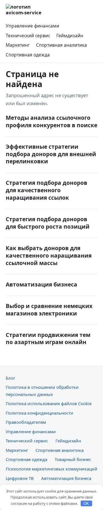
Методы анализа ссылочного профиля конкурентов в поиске (51, 121)
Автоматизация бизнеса (41, 284)
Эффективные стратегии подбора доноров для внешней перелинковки (51, 154)
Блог (10, 378)
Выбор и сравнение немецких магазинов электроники (49, 309)
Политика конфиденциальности (39, 413)
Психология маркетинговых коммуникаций (51, 469)
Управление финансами (32, 26)
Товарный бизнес (73, 459)
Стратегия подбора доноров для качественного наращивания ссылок (46, 190)
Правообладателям (26, 422)
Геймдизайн (69, 35)
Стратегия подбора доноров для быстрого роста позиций (48, 222)
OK (86, 503)
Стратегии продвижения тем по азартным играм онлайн (48, 338)
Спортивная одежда (28, 55)
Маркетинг (18, 45)
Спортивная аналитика (61, 45)
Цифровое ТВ (20, 478)
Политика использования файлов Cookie (49, 403)
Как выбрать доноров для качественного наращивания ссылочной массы (49, 255)
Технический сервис (28, 35)
